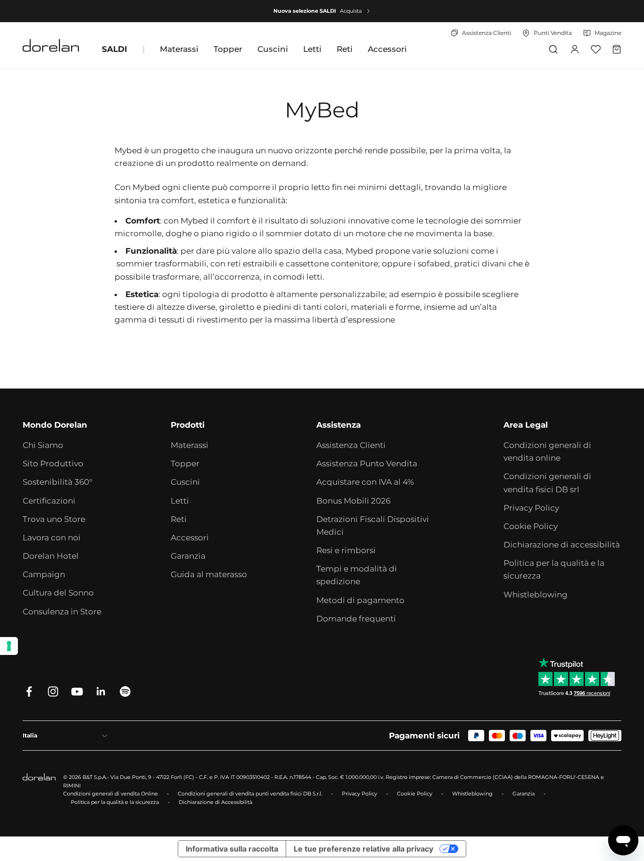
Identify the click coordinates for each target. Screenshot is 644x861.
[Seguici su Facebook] (29, 691)
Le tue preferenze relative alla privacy (363, 848)
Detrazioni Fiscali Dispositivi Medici (372, 525)
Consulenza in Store (62, 611)
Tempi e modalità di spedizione (356, 575)
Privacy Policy (531, 508)
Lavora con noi (52, 537)
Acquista (351, 11)
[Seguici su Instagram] (53, 691)
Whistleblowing (536, 594)
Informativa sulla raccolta (232, 848)
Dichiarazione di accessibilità (562, 544)
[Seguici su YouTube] (77, 691)
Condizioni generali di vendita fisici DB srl (547, 483)
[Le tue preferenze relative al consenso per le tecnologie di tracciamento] (9, 646)
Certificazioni (49, 500)
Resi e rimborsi (346, 550)
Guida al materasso (209, 574)
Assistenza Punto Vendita (366, 463)
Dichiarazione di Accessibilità (215, 802)
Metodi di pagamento (360, 600)
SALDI (114, 49)
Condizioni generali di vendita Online (110, 793)
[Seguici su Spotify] (125, 691)
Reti (345, 49)
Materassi (179, 49)
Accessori (387, 49)
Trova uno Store (54, 519)
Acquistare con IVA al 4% (365, 482)
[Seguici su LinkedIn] (101, 691)
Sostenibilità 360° (57, 482)
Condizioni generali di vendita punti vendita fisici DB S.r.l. (250, 793)
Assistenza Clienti (351, 445)
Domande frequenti (356, 618)
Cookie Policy (531, 526)
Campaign (44, 574)
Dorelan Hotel (51, 556)
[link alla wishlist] (596, 49)
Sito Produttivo (53, 463)
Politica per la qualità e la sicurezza (554, 569)
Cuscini (272, 49)
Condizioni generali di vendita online (547, 451)
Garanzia (188, 556)
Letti (312, 49)
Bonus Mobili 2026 (353, 500)
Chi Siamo (43, 445)
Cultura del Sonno (58, 592)
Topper (228, 49)
